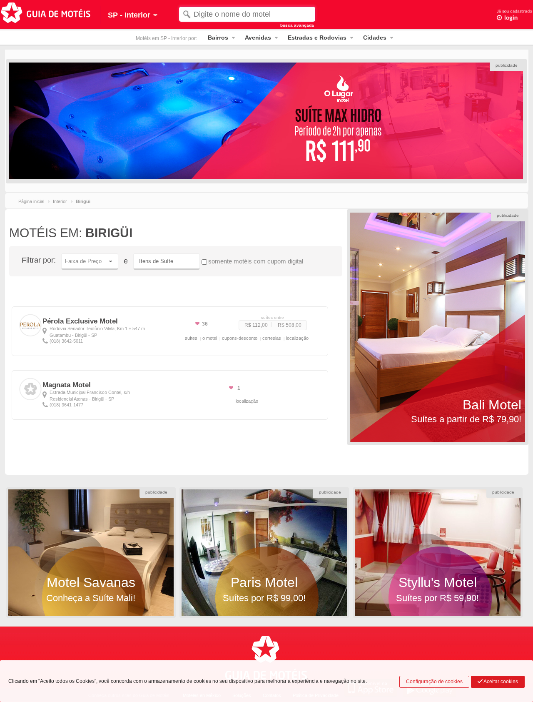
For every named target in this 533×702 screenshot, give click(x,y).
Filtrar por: (39, 260)
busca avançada (297, 25)
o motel (209, 338)
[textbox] (247, 14)
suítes (191, 338)
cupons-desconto (239, 338)
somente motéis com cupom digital (255, 261)
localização (297, 338)
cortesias (271, 338)
